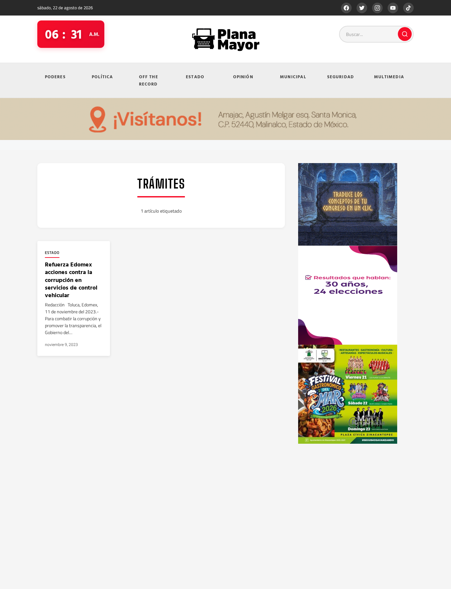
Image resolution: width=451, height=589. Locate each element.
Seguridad (340, 76)
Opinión (243, 76)
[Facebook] (346, 8)
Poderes (55, 76)
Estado (195, 76)
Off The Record (148, 80)
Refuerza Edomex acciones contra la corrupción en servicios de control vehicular (71, 280)
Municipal (293, 76)
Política (102, 76)
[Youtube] (393, 8)
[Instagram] (377, 8)
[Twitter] (362, 8)
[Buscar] (405, 34)
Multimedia (389, 76)
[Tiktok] (408, 8)
